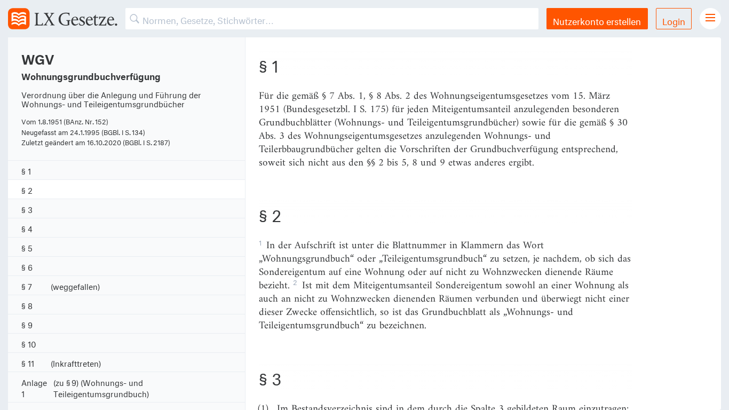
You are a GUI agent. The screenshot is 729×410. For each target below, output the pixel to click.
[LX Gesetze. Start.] (62, 18)
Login (673, 20)
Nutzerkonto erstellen (597, 20)
